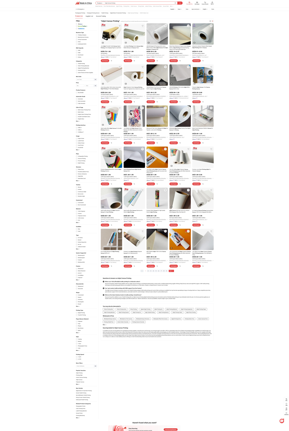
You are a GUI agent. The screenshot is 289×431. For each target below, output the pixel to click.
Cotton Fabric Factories (122, 322)
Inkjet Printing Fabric (177, 312)
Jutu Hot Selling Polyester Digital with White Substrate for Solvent (179, 171)
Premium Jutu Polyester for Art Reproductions (133, 252)
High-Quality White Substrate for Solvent (133, 211)
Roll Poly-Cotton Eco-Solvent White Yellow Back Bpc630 (179, 211)
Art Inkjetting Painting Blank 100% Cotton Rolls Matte (202, 211)
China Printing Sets (108, 309)
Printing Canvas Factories (138, 322)
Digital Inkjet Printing (145, 309)
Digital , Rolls (132, 170)
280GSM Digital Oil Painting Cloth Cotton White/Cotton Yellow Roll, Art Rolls (157, 47)
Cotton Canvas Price (203, 319)
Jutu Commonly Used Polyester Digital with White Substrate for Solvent (180, 253)
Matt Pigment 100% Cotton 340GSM (156, 252)
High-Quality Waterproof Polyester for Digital (110, 211)
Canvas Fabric (166, 6)
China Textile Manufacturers (109, 6)
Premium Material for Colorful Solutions (111, 170)
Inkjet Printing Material (171, 309)
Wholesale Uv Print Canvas (126, 319)
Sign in (212, 4)
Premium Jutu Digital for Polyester (201, 170)
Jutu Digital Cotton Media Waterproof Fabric (133, 46)
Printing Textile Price (108, 322)
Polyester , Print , (201, 87)
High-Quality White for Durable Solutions (111, 129)
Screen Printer (79, 413)
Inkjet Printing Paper (201, 309)
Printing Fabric (126, 6)
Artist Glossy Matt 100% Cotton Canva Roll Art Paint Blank (111, 87)
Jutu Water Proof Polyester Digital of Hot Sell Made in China (202, 253)
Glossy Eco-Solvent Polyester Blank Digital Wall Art (202, 46)
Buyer (179, 9)
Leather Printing (148, 6)
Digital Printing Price (176, 319)
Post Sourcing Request (170, 429)
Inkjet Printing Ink (158, 309)
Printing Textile (141, 6)
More (104, 324)
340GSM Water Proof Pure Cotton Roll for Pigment (156, 88)
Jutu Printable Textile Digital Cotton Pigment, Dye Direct (111, 46)
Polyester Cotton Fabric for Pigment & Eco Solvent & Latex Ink (134, 88)
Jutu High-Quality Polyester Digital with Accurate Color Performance (157, 171)
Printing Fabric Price (189, 319)
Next (171, 271)
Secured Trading (101, 16)
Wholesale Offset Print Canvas (160, 319)
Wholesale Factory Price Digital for (179, 129)
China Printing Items (121, 309)
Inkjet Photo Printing (191, 312)
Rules (212, 9)
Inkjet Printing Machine (109, 312)
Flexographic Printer (80, 406)
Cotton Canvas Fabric (157, 6)
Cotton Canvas (134, 6)
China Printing (133, 309)
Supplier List (89, 16)
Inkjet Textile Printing (150, 312)
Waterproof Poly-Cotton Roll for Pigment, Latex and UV (157, 129)
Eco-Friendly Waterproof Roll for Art (110, 252)
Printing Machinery (80, 415)
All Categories (80, 9)
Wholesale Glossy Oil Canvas (142, 319)
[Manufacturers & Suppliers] (83, 3)
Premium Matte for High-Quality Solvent (156, 211)
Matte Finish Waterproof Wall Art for (202, 129)
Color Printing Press (80, 408)
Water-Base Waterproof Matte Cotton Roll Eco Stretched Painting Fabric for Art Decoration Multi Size (180, 47)
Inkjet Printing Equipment (187, 309)
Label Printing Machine (81, 411)
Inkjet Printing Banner (164, 312)
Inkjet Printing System (124, 312)
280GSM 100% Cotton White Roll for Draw (179, 88)
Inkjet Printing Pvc (137, 312)
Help (187, 9)
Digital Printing (119, 6)
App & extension (195, 9)
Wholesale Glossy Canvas (110, 319)
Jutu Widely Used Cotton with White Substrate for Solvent (133, 130)
